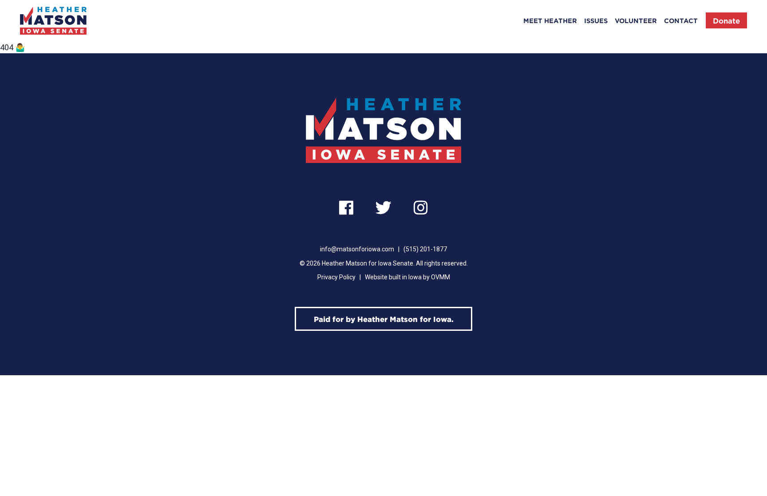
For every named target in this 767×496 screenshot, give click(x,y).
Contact (681, 20)
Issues (596, 20)
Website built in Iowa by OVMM (407, 277)
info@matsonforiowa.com (357, 249)
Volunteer (636, 20)
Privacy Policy (336, 277)
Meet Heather (550, 20)
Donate (726, 20)
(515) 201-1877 (425, 249)
